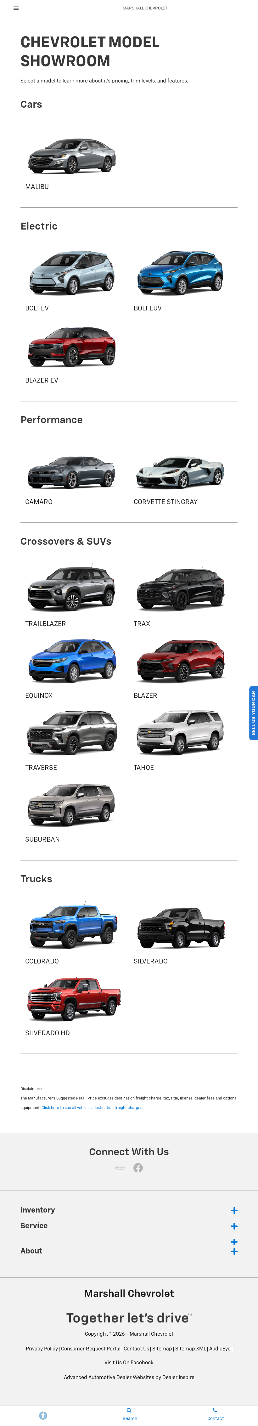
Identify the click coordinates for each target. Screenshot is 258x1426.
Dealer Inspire (178, 1377)
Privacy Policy (42, 1349)
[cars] (120, 1168)
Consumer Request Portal (91, 1349)
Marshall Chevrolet (151, 1334)
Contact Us (136, 1349)
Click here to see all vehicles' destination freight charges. (92, 1108)
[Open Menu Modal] (16, 8)
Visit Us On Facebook (129, 1363)
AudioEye (220, 1349)
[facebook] (138, 1168)
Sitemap (162, 1349)
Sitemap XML (190, 1349)
